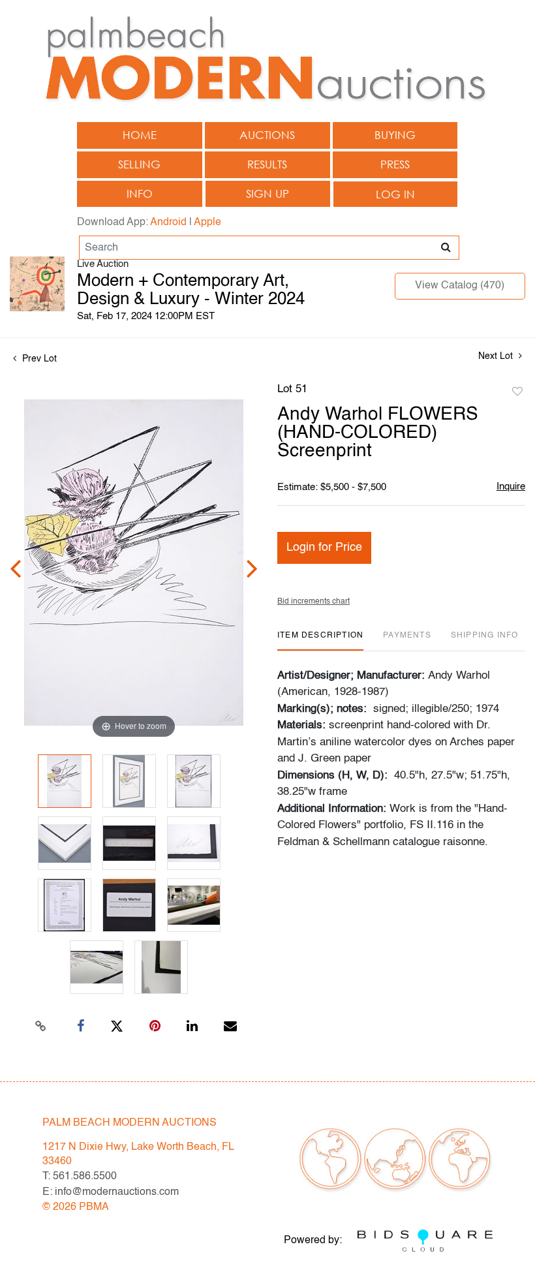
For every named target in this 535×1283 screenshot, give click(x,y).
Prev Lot (38, 358)
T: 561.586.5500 (79, 1176)
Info (140, 193)
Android (168, 222)
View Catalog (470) (459, 286)
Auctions (267, 135)
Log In (395, 194)
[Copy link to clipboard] (41, 1026)
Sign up (267, 193)
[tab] (320, 640)
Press (395, 164)
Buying (395, 135)
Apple (207, 222)
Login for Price (324, 547)
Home (140, 135)
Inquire (511, 486)
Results (267, 164)
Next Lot (496, 356)
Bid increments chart (313, 602)
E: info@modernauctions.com (110, 1192)
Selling (139, 164)
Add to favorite (517, 392)
